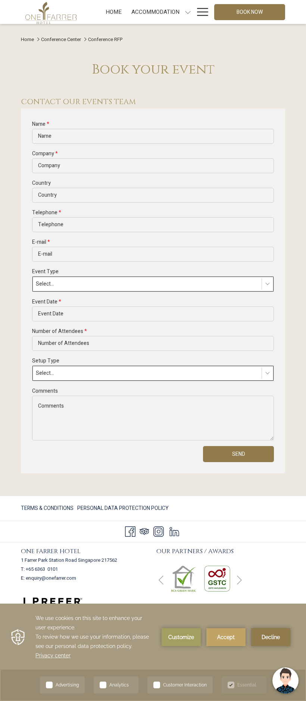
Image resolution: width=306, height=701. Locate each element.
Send (238, 454)
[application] (153, 652)
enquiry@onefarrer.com (51, 578)
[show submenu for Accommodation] (187, 12)
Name (40, 124)
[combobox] (153, 284)
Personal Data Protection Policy (123, 508)
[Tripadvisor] (144, 531)
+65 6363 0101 (42, 569)
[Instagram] (158, 531)
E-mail (41, 242)
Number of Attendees (59, 331)
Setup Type (45, 361)
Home (27, 39)
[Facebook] (130, 531)
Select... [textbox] (45, 284)
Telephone (46, 212)
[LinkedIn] (174, 531)
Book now (250, 12)
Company (45, 154)
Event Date (46, 302)
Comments (45, 391)
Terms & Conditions (47, 508)
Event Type (45, 271)
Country (41, 183)
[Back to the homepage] (51, 13)
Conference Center (61, 39)
